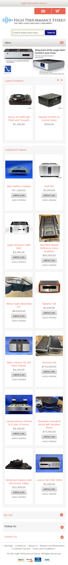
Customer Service (21, 548)
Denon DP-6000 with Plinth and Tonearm (19, 118)
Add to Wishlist (19, 200)
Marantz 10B (49, 303)
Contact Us (20, 545)
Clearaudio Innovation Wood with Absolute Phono (49, 424)
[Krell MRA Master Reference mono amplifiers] (49, 228)
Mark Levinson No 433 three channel (19, 364)
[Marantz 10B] (49, 287)
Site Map (8, 545)
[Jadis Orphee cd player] (18, 169)
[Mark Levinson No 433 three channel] (18, 345)
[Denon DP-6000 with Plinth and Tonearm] (19, 100)
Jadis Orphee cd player (19, 186)
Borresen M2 (49, 362)
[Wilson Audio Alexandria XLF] (18, 287)
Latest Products (14, 80)
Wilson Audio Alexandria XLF (19, 305)
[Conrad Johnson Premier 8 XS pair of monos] (18, 404)
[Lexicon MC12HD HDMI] (49, 463)
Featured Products (16, 149)
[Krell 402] (49, 169)
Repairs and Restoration (52, 545)
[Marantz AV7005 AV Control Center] (49, 100)
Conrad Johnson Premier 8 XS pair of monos (19, 423)
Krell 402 (49, 186)
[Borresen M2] (49, 345)
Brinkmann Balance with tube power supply (19, 481)
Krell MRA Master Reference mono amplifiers (49, 248)
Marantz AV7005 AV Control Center (49, 118)
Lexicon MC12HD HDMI (49, 480)
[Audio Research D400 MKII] (18, 228)
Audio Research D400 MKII (18, 246)
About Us (33, 545)
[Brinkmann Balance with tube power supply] (18, 463)
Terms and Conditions (43, 548)
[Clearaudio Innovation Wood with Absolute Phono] (49, 404)
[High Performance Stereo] (34, 20)
